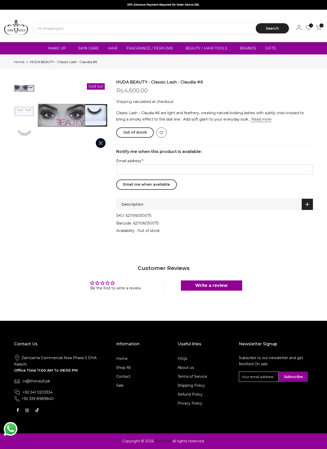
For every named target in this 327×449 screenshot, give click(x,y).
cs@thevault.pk (36, 381)
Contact (123, 376)
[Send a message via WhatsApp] (11, 429)
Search (272, 28)
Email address (129, 161)
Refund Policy (190, 394)
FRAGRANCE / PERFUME (149, 48)
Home (19, 62)
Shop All (123, 367)
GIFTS (270, 48)
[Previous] (46, 115)
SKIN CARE (88, 48)
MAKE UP (57, 48)
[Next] (99, 115)
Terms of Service (192, 376)
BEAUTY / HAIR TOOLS (206, 48)
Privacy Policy (190, 403)
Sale (120, 385)
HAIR (113, 48)
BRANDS (248, 48)
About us (186, 367)
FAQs (182, 358)
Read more (261, 119)
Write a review (211, 285)
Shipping (124, 101)
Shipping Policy (191, 385)
